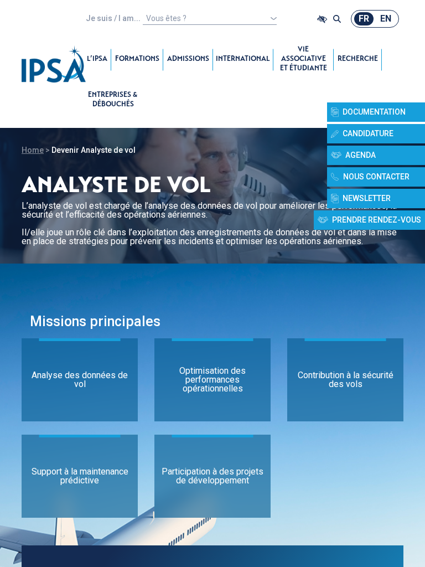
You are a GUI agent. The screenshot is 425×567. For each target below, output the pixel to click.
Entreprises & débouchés (113, 100)
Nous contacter (376, 176)
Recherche (358, 59)
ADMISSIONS (188, 59)
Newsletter (367, 198)
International (243, 59)
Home (33, 150)
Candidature (368, 133)
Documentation (374, 111)
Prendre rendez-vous (376, 219)
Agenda (360, 155)
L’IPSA (97, 59)
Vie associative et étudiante (303, 60)
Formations (137, 59)
